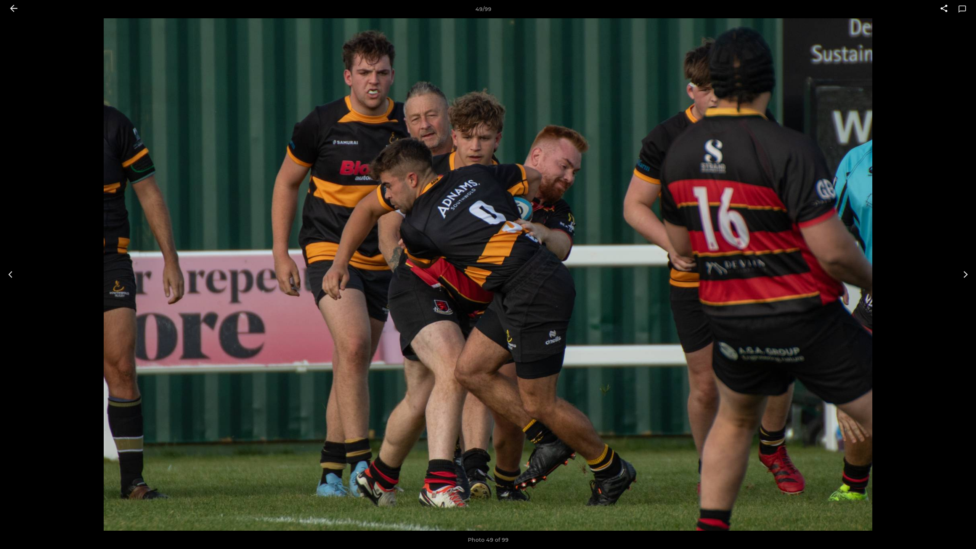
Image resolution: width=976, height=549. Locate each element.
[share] (944, 9)
